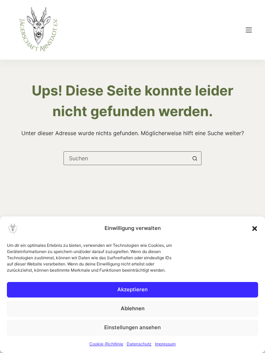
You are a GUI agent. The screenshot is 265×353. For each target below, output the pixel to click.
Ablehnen (133, 308)
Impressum (165, 343)
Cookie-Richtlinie (106, 343)
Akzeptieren (132, 289)
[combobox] (126, 158)
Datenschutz (139, 343)
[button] (254, 228)
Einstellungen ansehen (132, 327)
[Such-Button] (194, 158)
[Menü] (249, 30)
